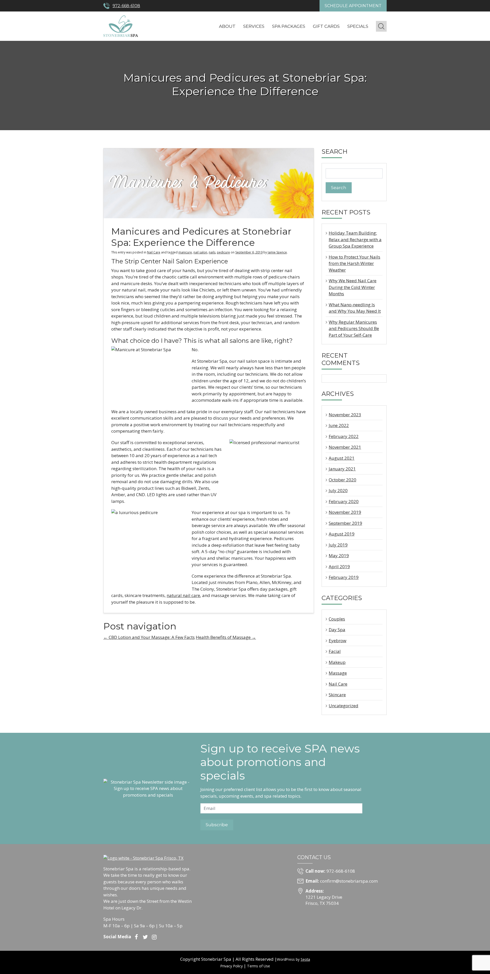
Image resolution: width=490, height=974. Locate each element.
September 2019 (345, 523)
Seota (305, 959)
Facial (335, 651)
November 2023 (345, 415)
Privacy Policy (231, 966)
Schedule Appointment (353, 5)
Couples (337, 619)
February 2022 (344, 436)
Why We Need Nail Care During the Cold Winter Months (352, 287)
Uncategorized (343, 706)
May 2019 (339, 555)
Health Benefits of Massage (226, 637)
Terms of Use (258, 966)
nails (212, 252)
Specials (357, 26)
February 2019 (344, 577)
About (227, 26)
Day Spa (337, 629)
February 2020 (344, 501)
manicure (185, 252)
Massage (338, 673)
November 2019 (345, 512)
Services (253, 26)
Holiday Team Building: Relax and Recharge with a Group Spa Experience (355, 239)
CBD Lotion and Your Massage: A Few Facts (149, 637)
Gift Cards (326, 26)
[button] (381, 26)
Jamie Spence (277, 252)
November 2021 (345, 447)
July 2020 (338, 490)
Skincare (337, 695)
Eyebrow (337, 640)
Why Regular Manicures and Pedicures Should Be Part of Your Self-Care (354, 328)
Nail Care (153, 252)
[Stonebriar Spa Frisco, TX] (120, 25)
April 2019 (339, 566)
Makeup (337, 662)
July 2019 (338, 545)
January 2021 (342, 469)
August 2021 (341, 458)
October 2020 (342, 480)
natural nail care (183, 595)
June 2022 (339, 425)
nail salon (200, 252)
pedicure (223, 252)
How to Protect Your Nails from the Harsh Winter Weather (354, 263)
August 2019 (341, 534)
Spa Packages (288, 26)
